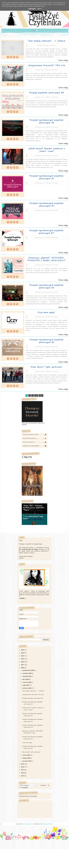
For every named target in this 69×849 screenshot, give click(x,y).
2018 (22, 767)
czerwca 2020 (26, 682)
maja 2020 (25, 685)
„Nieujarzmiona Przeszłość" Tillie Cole (46, 65)
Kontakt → (23, 598)
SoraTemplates (27, 824)
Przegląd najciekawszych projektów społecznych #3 (46, 286)
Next (41, 395)
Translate (25, 787)
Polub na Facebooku (29, 438)
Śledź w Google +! (29, 442)
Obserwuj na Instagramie (31, 446)
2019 (22, 764)
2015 (22, 776)
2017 (22, 770)
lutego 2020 (26, 758)
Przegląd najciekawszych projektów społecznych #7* (46, 232)
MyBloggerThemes (47, 824)
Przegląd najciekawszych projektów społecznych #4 (46, 205)
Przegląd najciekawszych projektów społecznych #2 (46, 341)
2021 (22, 665)
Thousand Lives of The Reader (28, 796)
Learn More (32, 9)
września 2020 (27, 673)
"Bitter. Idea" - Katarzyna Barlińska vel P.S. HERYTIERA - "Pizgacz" (34, 508)
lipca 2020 (25, 679)
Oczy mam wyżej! (46, 312)
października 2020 (28, 670)
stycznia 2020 (27, 761)
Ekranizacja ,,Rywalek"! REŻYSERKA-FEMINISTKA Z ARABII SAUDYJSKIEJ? (46, 259)
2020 (22, 668)
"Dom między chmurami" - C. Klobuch (46, 41)
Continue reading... (63, 60)
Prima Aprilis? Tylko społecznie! (46, 367)
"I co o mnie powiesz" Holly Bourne (33, 517)
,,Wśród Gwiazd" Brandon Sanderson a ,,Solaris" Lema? (46, 150)
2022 (22, 662)
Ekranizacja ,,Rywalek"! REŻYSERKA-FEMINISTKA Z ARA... (32, 732)
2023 (22, 659)
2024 (22, 656)
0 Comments (52, 45)
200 (36, 395)
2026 (22, 650)
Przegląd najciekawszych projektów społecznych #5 (46, 177)
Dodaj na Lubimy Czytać (30, 434)
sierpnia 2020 (26, 676)
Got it (40, 9)
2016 (22, 773)
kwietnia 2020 (27, 688)
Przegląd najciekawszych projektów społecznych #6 (46, 121)
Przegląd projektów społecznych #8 (46, 93)
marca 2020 (26, 755)
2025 (22, 653)
